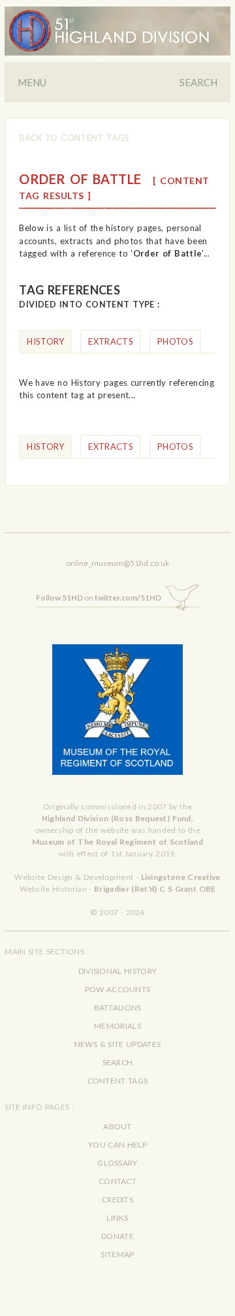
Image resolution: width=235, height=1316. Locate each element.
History (45, 341)
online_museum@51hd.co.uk (117, 563)
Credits (117, 1199)
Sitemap (117, 1254)
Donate (117, 1236)
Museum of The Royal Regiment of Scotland (117, 842)
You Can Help (117, 1145)
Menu (32, 82)
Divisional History (117, 971)
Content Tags (117, 1081)
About (117, 1126)
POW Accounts (118, 989)
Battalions (118, 1007)
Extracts (110, 341)
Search (198, 82)
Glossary (117, 1163)
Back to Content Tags (74, 138)
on (98, 598)
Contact (117, 1181)
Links (117, 1218)
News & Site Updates (117, 1044)
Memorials (117, 1026)
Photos (175, 341)
